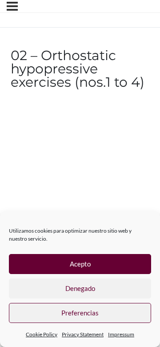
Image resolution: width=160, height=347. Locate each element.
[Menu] (12, 6)
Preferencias (80, 313)
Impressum (121, 334)
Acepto (80, 264)
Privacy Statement (83, 334)
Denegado (80, 288)
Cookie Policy (41, 334)
